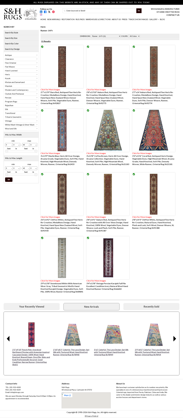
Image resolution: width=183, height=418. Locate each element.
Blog (162, 19)
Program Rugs (11, 101)
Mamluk (8, 86)
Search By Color (12, 43)
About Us (116, 19)
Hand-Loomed (11, 70)
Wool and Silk (11, 128)
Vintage (8, 121)
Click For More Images (50, 89)
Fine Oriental (10, 63)
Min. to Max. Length (13, 158)
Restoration (68, 19)
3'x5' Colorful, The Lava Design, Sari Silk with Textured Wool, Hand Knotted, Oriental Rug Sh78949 (111, 352)
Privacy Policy (91, 416)
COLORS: (124, 36)
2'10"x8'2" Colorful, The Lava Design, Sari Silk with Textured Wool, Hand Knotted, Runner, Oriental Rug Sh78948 (71, 352)
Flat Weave (10, 66)
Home (43, 19)
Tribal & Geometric (13, 117)
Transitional (10, 113)
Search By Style (11, 32)
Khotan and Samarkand (15, 82)
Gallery (153, 19)
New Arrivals (54, 19)
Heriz (7, 74)
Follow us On (46, 9)
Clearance (9, 59)
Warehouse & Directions (98, 19)
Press (124, 19)
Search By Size (11, 38)
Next (174, 338)
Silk (6, 109)
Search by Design (12, 49)
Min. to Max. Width (13, 134)
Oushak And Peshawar (14, 94)
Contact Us (172, 15)
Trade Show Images (138, 19)
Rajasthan (9, 105)
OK (9, 180)
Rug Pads (80, 19)
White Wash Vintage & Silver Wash (19, 124)
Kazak (7, 78)
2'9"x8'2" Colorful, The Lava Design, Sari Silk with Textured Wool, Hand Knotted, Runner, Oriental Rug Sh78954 (152, 352)
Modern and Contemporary (16, 90)
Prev (8, 338)
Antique (8, 55)
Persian (8, 97)
